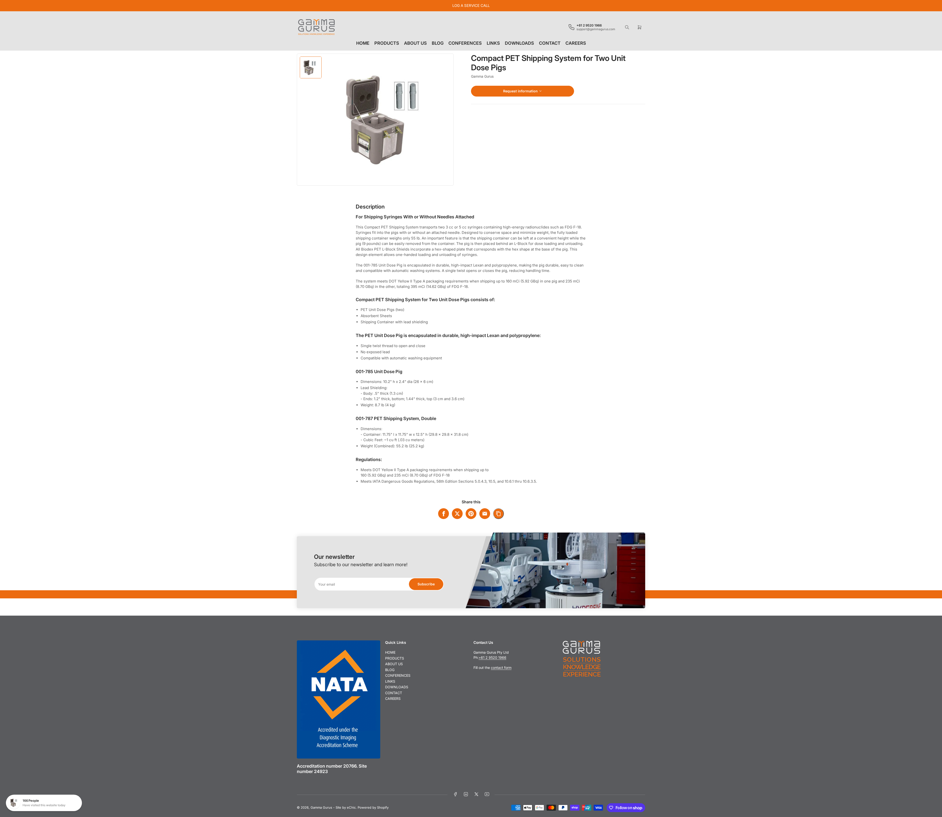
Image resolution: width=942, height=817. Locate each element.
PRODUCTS (386, 43)
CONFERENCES (465, 43)
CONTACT (550, 43)
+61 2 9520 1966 (492, 657)
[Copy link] (498, 513)
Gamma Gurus (482, 76)
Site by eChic (346, 807)
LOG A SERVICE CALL (471, 5)
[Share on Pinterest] (471, 513)
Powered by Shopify (373, 807)
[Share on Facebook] (443, 513)
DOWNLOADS (519, 43)
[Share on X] (457, 513)
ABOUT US (415, 43)
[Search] (627, 27)
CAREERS (575, 43)
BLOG (438, 43)
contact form (501, 667)
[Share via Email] (484, 513)
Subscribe (426, 584)
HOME (362, 43)
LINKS (493, 43)
